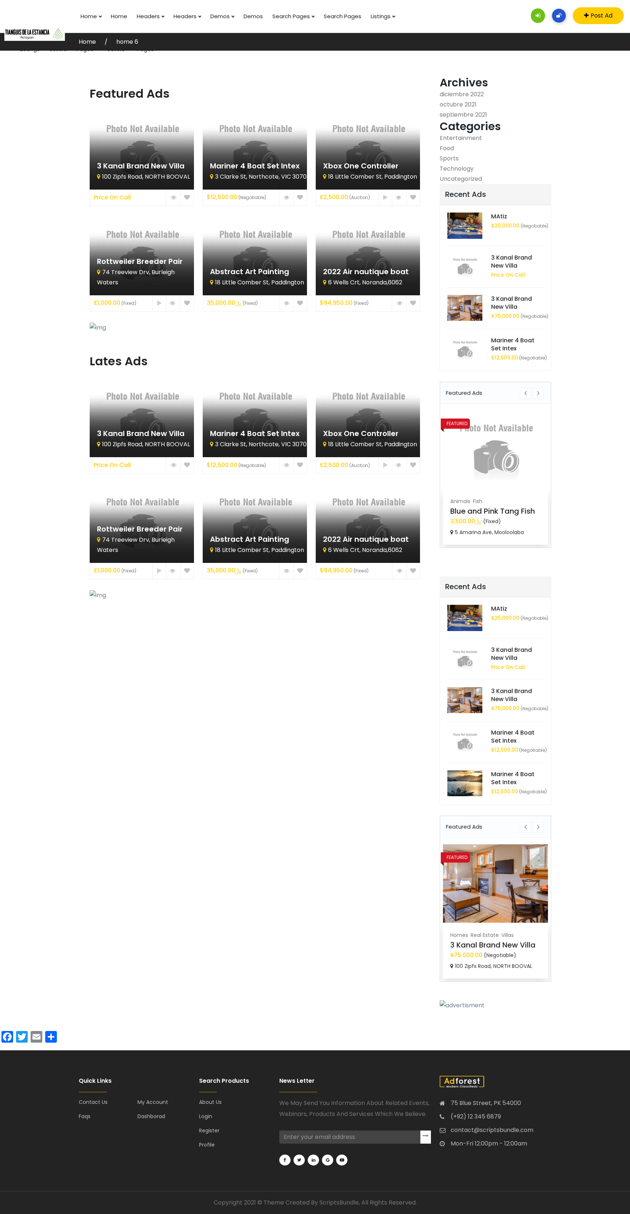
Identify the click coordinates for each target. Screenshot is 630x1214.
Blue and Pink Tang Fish (492, 511)
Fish (477, 501)
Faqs (84, 1116)
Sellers (58, 49)
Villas (507, 935)
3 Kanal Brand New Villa (511, 261)
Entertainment (461, 138)
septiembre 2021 (463, 114)
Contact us (93, 1102)
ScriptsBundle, (339, 1202)
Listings (381, 16)
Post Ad (601, 15)
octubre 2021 (458, 104)
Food (447, 148)
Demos (220, 16)
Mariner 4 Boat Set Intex (512, 344)
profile (207, 1144)
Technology (457, 168)
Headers (149, 16)
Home (89, 16)
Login (205, 1116)
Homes (459, 935)
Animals (460, 501)
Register (209, 1130)
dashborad (151, 1116)
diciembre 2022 (462, 94)
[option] (495, 478)
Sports (449, 158)
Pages (85, 49)
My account (152, 1102)
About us (210, 1102)
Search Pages (291, 16)
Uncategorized (461, 179)
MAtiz (499, 216)
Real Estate (485, 935)
